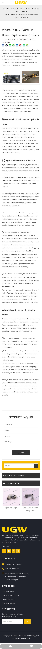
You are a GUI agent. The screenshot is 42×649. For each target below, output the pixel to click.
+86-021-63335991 (12, 569)
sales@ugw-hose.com (13, 564)
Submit (21, 453)
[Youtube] (18, 551)
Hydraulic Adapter (11, 508)
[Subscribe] (27, 621)
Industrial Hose (8, 599)
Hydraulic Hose (8, 591)
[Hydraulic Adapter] (11, 497)
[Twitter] (13, 551)
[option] (11, 498)
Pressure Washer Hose (11, 595)
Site (8, 42)
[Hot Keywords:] (36, 466)
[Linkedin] (9, 551)
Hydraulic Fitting (9, 603)
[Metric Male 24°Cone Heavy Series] (30, 497)
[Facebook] (4, 551)
